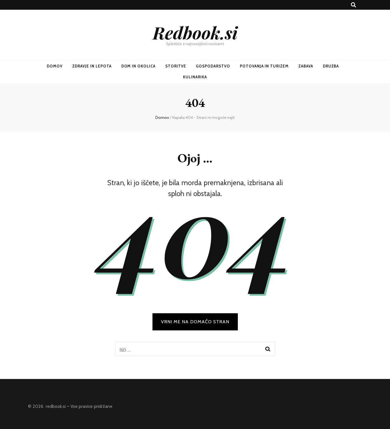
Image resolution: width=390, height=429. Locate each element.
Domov (55, 66)
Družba (331, 66)
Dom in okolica (138, 66)
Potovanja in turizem (264, 66)
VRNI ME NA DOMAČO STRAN (195, 321)
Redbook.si (195, 32)
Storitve (175, 66)
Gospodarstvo (213, 66)
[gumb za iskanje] (353, 5)
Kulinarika (195, 77)
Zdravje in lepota (92, 66)
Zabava (305, 66)
